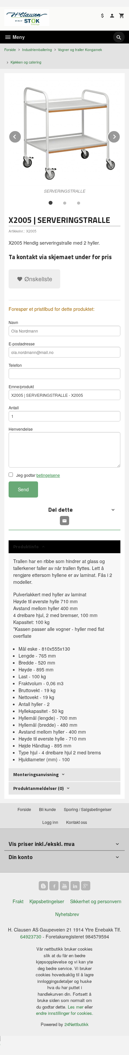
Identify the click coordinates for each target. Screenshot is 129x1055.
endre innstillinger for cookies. (64, 1013)
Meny (18, 37)
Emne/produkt (21, 386)
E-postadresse (22, 343)
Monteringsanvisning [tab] (36, 774)
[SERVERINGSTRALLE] (64, 131)
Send (23, 489)
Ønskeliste (37, 279)
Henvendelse (21, 429)
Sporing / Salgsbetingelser (87, 809)
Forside (10, 49)
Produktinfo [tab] (26, 546)
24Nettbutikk (76, 1024)
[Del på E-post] (64, 520)
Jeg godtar (37, 475)
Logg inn (50, 822)
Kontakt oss (76, 822)
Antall (14, 407)
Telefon (15, 365)
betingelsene (48, 475)
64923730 (30, 936)
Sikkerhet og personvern (95, 901)
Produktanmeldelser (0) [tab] (38, 788)
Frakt (18, 901)
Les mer (76, 1007)
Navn (13, 322)
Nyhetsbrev (67, 914)
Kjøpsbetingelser (46, 901)
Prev (21, 135)
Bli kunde (47, 809)
